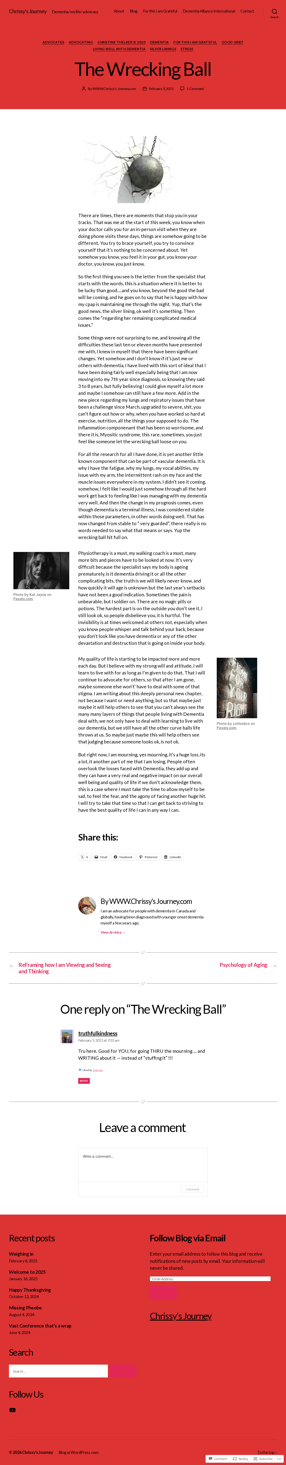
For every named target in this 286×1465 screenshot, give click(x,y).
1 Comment (195, 88)
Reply (84, 1080)
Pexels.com (23, 599)
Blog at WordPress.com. (79, 1452)
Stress (187, 49)
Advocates (53, 42)
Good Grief (233, 42)
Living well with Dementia (119, 49)
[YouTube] (12, 1410)
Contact (247, 11)
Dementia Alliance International (209, 11)
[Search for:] (57, 1372)
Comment (192, 1189)
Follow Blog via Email (187, 1238)
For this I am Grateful (160, 11)
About (119, 11)
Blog (133, 11)
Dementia (159, 42)
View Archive (113, 932)
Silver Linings (163, 49)
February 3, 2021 (161, 88)
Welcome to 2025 (27, 1272)
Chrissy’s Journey (181, 1316)
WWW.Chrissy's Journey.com (114, 88)
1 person (98, 1070)
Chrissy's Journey (27, 11)
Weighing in (21, 1254)
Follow (163, 1292)
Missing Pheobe (25, 1307)
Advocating (81, 42)
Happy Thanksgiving (30, 1289)
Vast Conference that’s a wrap (40, 1325)
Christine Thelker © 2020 (121, 42)
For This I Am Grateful (195, 42)
